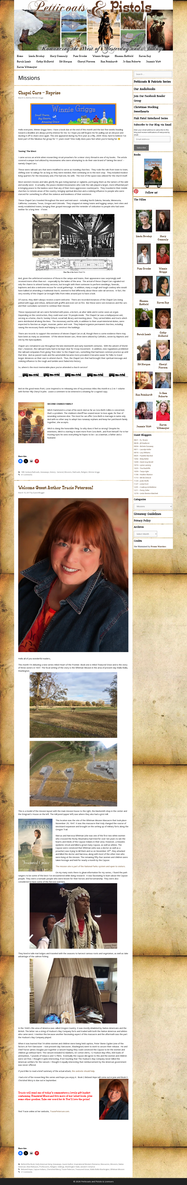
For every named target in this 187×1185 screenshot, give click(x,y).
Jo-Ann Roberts (132, 61)
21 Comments (26, 1172)
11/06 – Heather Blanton (143, 474)
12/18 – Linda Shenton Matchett (146, 493)
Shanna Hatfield (124, 56)
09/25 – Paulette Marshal (143, 456)
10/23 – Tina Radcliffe (142, 468)
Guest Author (67, 1164)
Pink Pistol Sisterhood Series (151, 118)
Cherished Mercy (54, 1169)
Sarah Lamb (24, 61)
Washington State (72, 1166)
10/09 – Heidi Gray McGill (143, 462)
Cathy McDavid (45, 61)
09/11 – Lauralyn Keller (142, 449)
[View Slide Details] (153, 172)
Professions (44, 1166)
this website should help (83, 1071)
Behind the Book (28, 1164)
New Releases (32, 1166)
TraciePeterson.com (59, 1111)
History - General (57, 472)
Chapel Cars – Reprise (39, 93)
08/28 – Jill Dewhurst (141, 443)
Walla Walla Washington (100, 1169)
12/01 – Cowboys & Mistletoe (145, 487)
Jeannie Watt (153, 61)
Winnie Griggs (100, 56)
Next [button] (158, 186)
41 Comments (26, 474)
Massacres (105, 1164)
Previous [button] (148, 186)
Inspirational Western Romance (87, 1164)
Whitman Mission (117, 1169)
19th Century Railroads (30, 472)
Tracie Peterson (68, 1169)
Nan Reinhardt (109, 61)
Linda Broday (36, 56)
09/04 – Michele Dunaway (143, 446)
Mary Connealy (59, 56)
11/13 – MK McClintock (142, 478)
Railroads (76, 472)
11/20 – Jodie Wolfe (141, 481)
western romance (87, 1166)
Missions (68, 472)
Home (20, 56)
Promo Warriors (158, 546)
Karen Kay (145, 56)
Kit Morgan (65, 61)
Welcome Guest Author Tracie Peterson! (55, 487)
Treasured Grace (82, 1169)
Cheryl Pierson (86, 61)
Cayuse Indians (40, 1169)
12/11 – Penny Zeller (141, 490)
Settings (61, 1166)
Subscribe (141, 147)
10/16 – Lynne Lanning (142, 465)
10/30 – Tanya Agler (141, 471)
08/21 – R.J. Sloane (141, 440)
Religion (84, 472)
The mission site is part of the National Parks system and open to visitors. (90, 866)
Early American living (44, 1164)
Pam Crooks (80, 56)
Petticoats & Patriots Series (152, 81)
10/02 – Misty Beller (141, 459)
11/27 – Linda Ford (141, 484)
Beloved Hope (27, 1169)
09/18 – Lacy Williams (142, 452)
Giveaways (44, 472)
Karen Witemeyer (27, 67)
